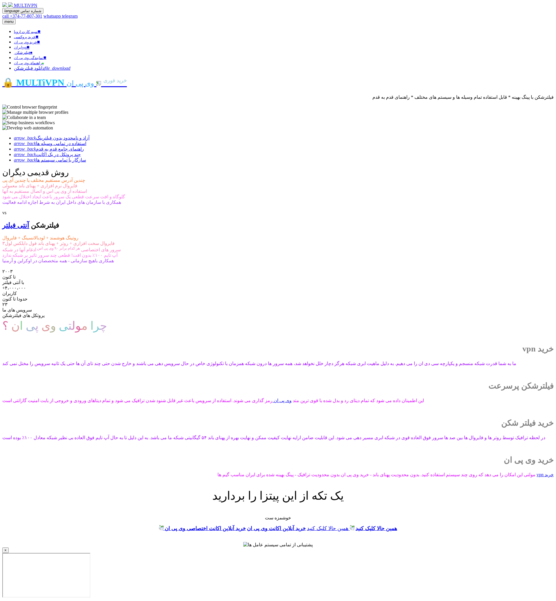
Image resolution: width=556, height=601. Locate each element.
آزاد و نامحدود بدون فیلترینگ (51, 137)
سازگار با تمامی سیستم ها (50, 159)
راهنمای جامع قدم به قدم (49, 148)
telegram (70, 16)
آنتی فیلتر (15, 225)
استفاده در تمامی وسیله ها (50, 143)
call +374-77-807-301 (22, 16)
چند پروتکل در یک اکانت (47, 154)
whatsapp (52, 16)
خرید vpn (545, 474)
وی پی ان (282, 400)
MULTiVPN (25, 5)
